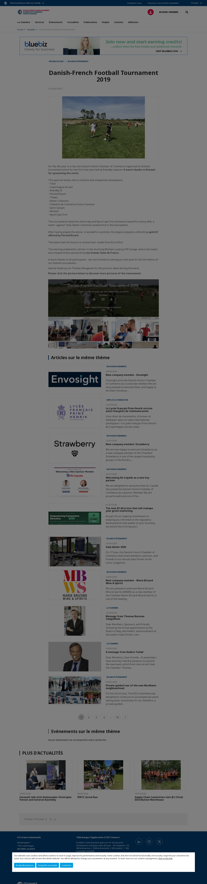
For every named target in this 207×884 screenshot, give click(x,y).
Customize (66, 865)
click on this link (165, 858)
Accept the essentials (47, 865)
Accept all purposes (25, 865)
